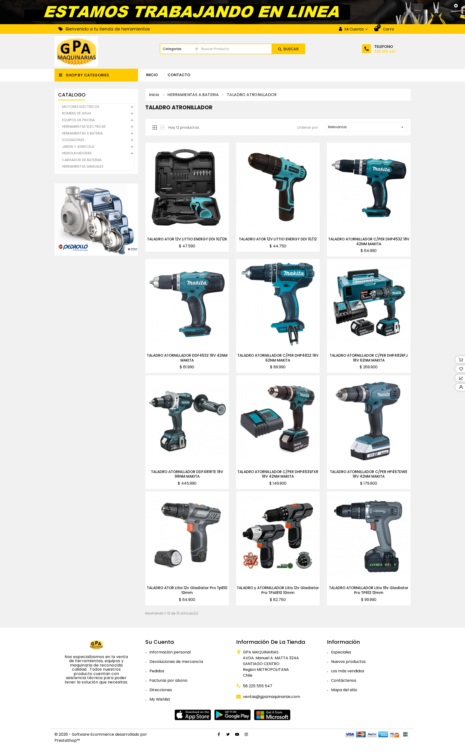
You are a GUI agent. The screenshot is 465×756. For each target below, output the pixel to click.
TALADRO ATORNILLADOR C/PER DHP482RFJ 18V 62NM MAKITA (369, 358)
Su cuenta (159, 642)
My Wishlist (159, 699)
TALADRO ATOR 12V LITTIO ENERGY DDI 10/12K (187, 239)
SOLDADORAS (73, 139)
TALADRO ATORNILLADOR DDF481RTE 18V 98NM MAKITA (187, 474)
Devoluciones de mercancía (176, 661)
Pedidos (156, 671)
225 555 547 (385, 51)
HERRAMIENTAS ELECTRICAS (84, 126)
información (343, 642)
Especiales (341, 652)
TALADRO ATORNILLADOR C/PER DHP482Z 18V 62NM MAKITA (277, 358)
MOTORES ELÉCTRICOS (80, 106)
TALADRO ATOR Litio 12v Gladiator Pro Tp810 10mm (187, 590)
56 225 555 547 (257, 686)
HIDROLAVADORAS (77, 153)
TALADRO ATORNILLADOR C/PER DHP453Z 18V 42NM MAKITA (368, 241)
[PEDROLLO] (96, 220)
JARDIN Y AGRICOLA (78, 146)
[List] (162, 127)
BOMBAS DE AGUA (76, 113)
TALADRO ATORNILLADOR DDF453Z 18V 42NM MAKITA (187, 358)
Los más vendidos (347, 671)
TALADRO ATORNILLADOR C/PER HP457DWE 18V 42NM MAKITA (368, 474)
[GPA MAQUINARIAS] (96, 644)
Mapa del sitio (344, 690)
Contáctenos (343, 680)
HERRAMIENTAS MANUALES (82, 166)
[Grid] (154, 127)
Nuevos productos (348, 661)
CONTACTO (179, 75)
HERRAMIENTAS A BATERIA (82, 133)
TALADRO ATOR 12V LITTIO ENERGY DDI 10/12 (278, 239)
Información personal (170, 652)
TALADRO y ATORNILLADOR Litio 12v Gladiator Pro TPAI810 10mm (278, 590)
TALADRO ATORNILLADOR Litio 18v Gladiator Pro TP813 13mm (368, 590)
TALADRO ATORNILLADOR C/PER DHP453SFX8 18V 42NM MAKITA (277, 474)
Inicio (152, 75)
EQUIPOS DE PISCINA (78, 120)
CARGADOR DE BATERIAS (82, 159)
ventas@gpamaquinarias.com (271, 696)
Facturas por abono (168, 680)
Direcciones (160, 690)
